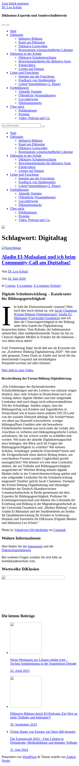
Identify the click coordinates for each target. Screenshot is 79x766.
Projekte (24, 114)
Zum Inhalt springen (15, 3)
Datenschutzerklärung (16, 550)
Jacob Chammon (66, 310)
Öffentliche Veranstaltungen (37, 95)
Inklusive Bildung (30, 38)
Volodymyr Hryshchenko (31, 530)
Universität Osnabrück (44, 318)
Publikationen (28, 110)
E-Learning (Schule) (47, 285)
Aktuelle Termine (30, 91)
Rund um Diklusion (32, 42)
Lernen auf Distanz (31, 69)
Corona (10, 285)
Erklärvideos (27, 65)
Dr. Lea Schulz (12, 7)
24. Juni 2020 (17, 278)
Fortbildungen (19, 88)
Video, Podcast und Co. (34, 118)
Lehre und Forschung (24, 72)
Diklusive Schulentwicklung (37, 57)
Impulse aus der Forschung (37, 76)
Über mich (17, 106)
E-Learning (24, 285)
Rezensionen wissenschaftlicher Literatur (46, 50)
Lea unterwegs (28, 99)
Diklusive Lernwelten (33, 46)
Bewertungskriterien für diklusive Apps (45, 61)
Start (13, 31)
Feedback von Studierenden (37, 80)
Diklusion (16, 35)
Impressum (35, 546)
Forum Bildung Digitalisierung (35, 314)
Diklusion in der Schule (26, 53)
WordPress (29, 757)
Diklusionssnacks (30, 103)
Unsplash (59, 530)
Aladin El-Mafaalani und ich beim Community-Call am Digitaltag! (39, 259)
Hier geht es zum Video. (18, 370)
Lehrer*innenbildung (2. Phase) (40, 84)
